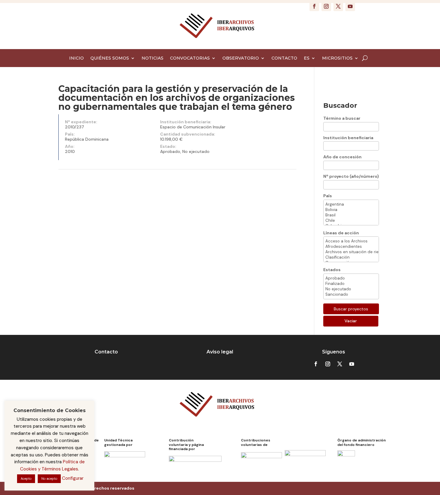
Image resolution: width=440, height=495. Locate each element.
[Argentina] (351, 204)
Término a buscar (341, 118)
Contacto (106, 352)
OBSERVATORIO (240, 58)
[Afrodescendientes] (351, 246)
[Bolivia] (351, 209)
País (327, 195)
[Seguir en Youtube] (350, 6)
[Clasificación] (351, 257)
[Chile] (351, 220)
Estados (332, 269)
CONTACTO (284, 58)
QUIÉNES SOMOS (109, 58)
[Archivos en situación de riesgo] (351, 252)
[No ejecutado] (351, 289)
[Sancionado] (351, 294)
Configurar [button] (73, 478)
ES (306, 58)
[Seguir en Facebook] (314, 6)
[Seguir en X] (338, 6)
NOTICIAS (152, 58)
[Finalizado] (351, 283)
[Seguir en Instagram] (326, 6)
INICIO (76, 58)
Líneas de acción (341, 233)
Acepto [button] (26, 478)
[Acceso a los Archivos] (351, 241)
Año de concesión (342, 157)
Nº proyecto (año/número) (351, 176)
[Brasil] (351, 215)
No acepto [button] (49, 478)
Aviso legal (220, 352)
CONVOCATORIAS (190, 58)
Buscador (340, 105)
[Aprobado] (351, 278)
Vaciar (351, 321)
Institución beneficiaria (348, 137)
